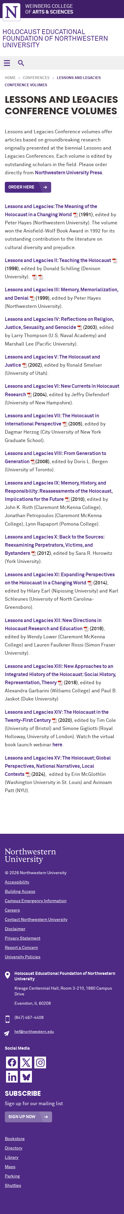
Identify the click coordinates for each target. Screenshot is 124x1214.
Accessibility (17, 882)
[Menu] (7, 63)
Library (11, 1158)
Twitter (26, 1062)
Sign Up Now (21, 1117)
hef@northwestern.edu (34, 1032)
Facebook (12, 1062)
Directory (13, 1148)
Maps (10, 1167)
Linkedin (12, 1077)
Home (10, 78)
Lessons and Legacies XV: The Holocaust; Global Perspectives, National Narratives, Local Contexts (58, 766)
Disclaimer (15, 929)
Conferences (36, 78)
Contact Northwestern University (36, 920)
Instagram (40, 1062)
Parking (12, 1176)
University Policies (22, 957)
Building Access (20, 892)
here (57, 744)
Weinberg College (49, 9)
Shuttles (13, 1186)
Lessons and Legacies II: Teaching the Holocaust (58, 260)
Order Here (21, 187)
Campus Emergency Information (36, 901)
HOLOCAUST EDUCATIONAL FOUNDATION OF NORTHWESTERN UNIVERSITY (55, 39)
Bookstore (15, 1139)
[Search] (21, 63)
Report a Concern (21, 948)
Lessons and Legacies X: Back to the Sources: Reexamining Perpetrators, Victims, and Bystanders (55, 545)
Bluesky (26, 1077)
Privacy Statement (22, 938)
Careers (12, 910)
